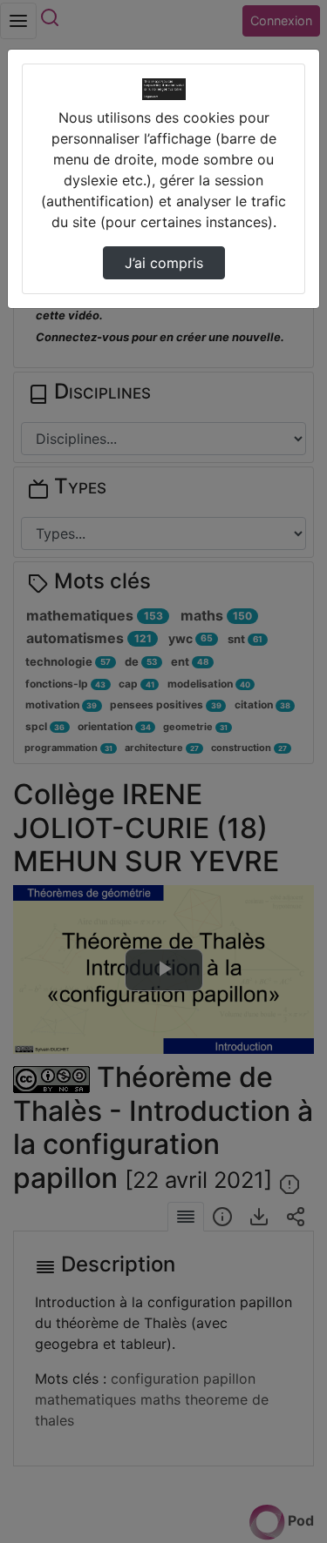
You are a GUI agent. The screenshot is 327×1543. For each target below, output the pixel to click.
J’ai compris (164, 263)
